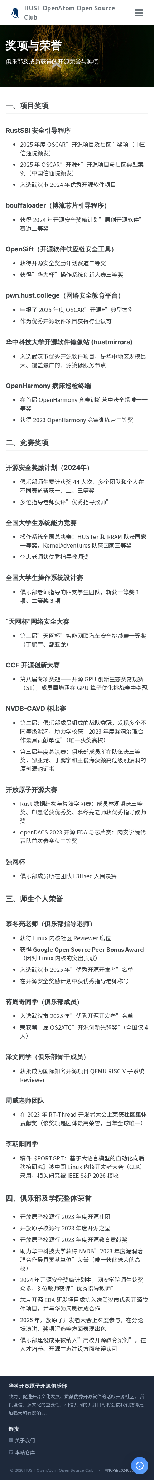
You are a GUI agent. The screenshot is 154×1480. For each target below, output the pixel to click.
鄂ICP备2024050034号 (124, 1470)
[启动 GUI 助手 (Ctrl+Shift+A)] (139, 1465)
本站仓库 (25, 1452)
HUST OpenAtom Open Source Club (69, 12)
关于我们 (25, 1440)
